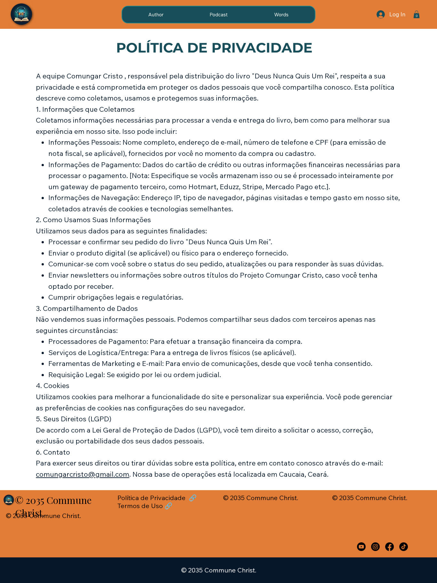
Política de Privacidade (152, 498)
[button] (416, 14)
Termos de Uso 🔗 (144, 506)
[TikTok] (403, 546)
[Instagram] (375, 546)
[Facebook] (389, 546)
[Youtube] (361, 546)
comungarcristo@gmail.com (82, 474)
